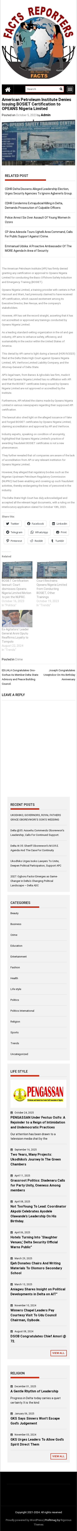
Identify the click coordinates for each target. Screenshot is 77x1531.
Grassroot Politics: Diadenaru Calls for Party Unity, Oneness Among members (37, 1185)
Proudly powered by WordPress (24, 1520)
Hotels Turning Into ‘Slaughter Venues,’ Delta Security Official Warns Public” (34, 1242)
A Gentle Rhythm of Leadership (34, 1391)
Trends (14, 1043)
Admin (46, 115)
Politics (14, 999)
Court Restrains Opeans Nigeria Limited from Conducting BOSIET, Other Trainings (52, 589)
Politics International (22, 1010)
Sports (14, 1032)
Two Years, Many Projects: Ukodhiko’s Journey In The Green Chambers (35, 1159)
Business (15, 924)
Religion (15, 1021)
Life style (15, 989)
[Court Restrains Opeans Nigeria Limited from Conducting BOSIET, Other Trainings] (52, 570)
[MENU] (70, 89)
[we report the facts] (8, 89)
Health (14, 978)
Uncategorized (19, 1054)
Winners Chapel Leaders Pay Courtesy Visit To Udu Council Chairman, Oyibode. (33, 1315)
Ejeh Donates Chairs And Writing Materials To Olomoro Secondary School (36, 1268)
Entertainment (18, 956)
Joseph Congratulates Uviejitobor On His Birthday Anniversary (59, 675)
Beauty (14, 913)
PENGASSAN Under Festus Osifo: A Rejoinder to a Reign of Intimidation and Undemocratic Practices (37, 1122)
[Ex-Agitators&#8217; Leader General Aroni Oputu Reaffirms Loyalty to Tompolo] (17, 618)
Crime (19, 659)
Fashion (15, 967)
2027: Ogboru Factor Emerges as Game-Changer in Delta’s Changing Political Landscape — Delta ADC (34, 881)
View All (58, 1353)
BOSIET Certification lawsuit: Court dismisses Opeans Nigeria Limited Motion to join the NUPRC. (16, 589)
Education (16, 945)
